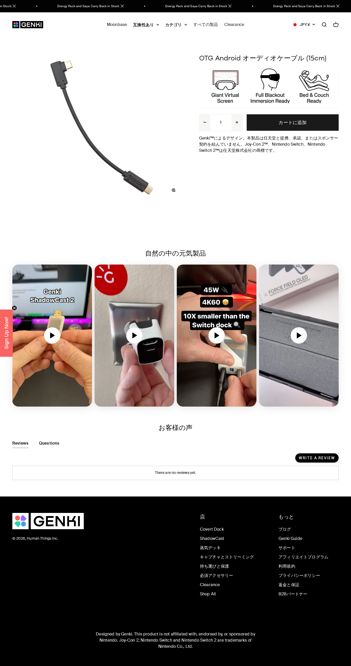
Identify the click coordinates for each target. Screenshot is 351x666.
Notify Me (125, 375)
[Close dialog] (269, 275)
